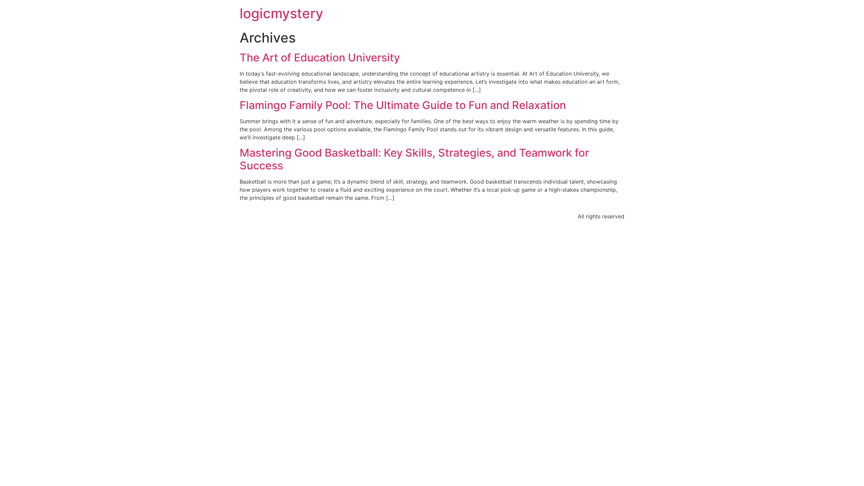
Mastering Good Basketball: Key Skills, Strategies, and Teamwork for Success (414, 159)
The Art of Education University (320, 57)
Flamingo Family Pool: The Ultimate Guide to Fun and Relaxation (403, 105)
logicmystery (281, 13)
